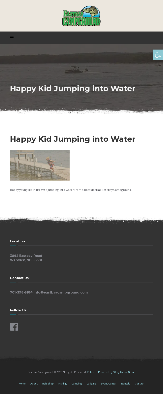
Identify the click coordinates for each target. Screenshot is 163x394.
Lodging (91, 383)
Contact (139, 383)
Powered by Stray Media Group (116, 372)
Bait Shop (48, 383)
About (34, 383)
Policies (92, 372)
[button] (158, 55)
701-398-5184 (21, 292)
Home (22, 383)
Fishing (62, 383)
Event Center (108, 383)
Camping (77, 383)
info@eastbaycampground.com (61, 292)
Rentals (125, 383)
